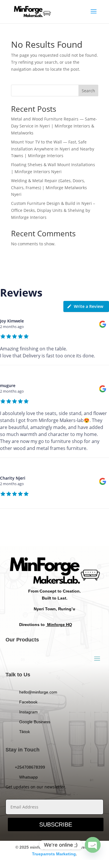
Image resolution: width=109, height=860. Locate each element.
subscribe (55, 824)
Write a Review (88, 306)
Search (88, 90)
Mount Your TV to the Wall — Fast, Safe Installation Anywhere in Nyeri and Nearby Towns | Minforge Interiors (52, 149)
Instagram (28, 712)
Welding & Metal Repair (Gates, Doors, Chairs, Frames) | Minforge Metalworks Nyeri (49, 187)
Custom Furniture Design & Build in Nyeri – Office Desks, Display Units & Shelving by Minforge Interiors (53, 210)
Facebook (28, 702)
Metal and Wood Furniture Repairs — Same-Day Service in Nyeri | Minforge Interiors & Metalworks (54, 126)
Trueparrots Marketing (54, 854)
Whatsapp (28, 777)
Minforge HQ (59, 624)
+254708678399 (30, 767)
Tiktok (24, 731)
